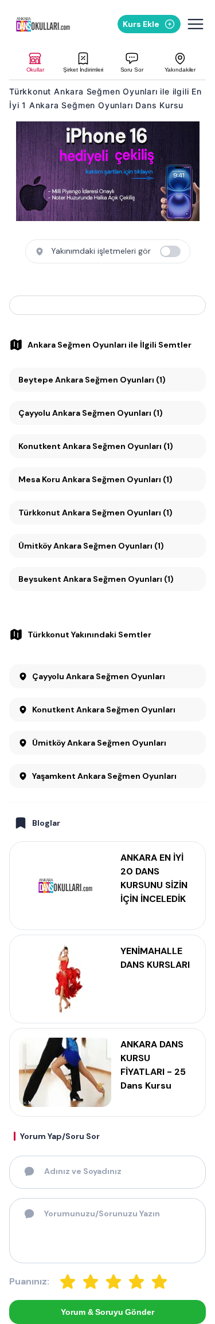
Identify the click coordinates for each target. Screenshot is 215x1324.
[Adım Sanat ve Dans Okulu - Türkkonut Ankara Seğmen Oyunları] (107, 305)
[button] (34, 62)
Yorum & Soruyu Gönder (107, 1312)
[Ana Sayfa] (43, 24)
